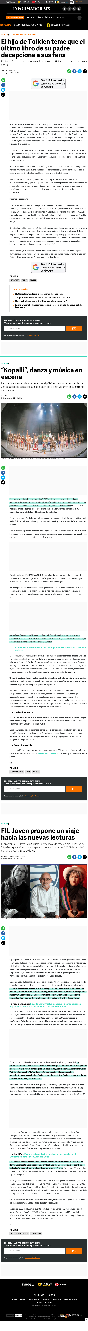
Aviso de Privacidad (31, 1319)
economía (48, 1302)
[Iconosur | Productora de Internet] (10, 1315)
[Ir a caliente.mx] (49, 1)
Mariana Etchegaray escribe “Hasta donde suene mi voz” (41, 301)
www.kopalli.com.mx (46, 754)
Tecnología (56, 1299)
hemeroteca (36, 1306)
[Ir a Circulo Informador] (22, 1)
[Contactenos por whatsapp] (79, 8)
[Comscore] (75, 1315)
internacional (34, 1299)
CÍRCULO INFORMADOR (60, 25)
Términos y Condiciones (32, 335)
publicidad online (50, 1306)
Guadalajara (36, 1234)
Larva (28, 772)
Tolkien (33, 280)
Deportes (45, 1299)
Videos (51, 17)
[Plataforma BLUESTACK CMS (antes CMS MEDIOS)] (18, 1315)
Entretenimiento (70, 1299)
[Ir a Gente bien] (60, 1282)
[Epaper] (60, 1)
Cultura (4, 35)
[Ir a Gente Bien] (35, 1)
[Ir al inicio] (31, 8)
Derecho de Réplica (43, 1319)
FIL (11, 1234)
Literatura (15, 280)
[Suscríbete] (75, 1)
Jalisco (30, 17)
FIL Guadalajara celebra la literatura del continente (39, 294)
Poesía (24, 280)
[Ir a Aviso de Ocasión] (28, 1282)
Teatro (36, 772)
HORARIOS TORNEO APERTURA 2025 (27, 25)
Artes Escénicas (17, 772)
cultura (39, 1302)
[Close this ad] (86, 1319)
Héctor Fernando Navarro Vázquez (15, 856)
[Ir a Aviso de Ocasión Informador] (10, 1)
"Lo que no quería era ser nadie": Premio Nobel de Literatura (42, 298)
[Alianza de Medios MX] (64, 1315)
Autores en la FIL (21, 1234)
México (39, 17)
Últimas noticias (15, 18)
